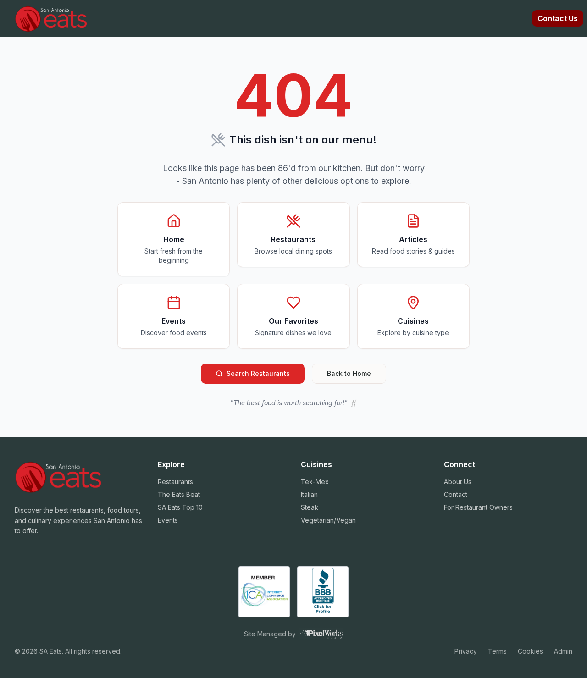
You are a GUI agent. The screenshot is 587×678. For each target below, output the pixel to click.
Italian (309, 494)
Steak (309, 507)
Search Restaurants (258, 373)
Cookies (530, 651)
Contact (455, 494)
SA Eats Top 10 (180, 507)
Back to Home (349, 373)
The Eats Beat (179, 494)
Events (168, 520)
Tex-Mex (315, 481)
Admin (563, 651)
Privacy (465, 651)
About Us (457, 481)
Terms (497, 651)
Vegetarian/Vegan (328, 520)
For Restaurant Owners (478, 507)
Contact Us (557, 18)
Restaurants (175, 481)
